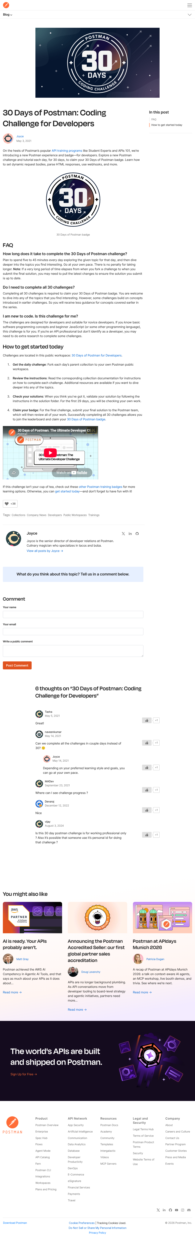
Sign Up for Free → (23, 1074)
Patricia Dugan (155, 959)
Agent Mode (42, 1150)
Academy (106, 1131)
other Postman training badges (100, 487)
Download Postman (15, 1223)
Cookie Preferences (82, 1223)
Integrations (42, 1176)
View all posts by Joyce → (45, 551)
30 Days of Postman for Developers (96, 355)
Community (107, 1138)
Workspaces (42, 1183)
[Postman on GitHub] (170, 1210)
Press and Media (175, 1157)
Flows (39, 1144)
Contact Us (172, 1138)
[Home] (6, 5)
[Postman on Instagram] (182, 1210)
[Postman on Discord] (189, 1210)
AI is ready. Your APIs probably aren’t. (25, 944)
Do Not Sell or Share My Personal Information (97, 1227)
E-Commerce (76, 1174)
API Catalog (42, 1157)
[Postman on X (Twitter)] (158, 1210)
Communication (77, 1138)
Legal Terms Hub (143, 1129)
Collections (18, 515)
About (169, 1125)
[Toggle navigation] (190, 14)
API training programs (67, 150)
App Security (76, 1125)
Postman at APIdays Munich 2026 (154, 944)
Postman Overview (47, 1125)
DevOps (73, 1168)
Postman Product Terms (143, 1144)
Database (74, 1150)
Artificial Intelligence (80, 1131)
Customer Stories (176, 1150)
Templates (106, 1144)
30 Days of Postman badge (86, 419)
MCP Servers (108, 1163)
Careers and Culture (177, 1131)
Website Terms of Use (143, 1162)
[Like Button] (7, 504)
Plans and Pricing (46, 1189)
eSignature (74, 1181)
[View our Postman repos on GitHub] (139, 533)
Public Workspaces (75, 515)
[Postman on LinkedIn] (164, 1210)
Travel (71, 1200)
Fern (38, 1163)
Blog (6, 14)
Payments (74, 1194)
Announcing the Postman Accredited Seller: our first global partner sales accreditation (96, 950)
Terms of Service (143, 1135)
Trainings (94, 515)
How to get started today (166, 125)
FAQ (153, 119)
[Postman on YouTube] (176, 1210)
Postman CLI (43, 1170)
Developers (55, 515)
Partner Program (175, 1144)
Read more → (12, 992)
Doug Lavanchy (90, 972)
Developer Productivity (75, 1159)
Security (138, 1153)
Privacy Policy (97, 1232)
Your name (9, 607)
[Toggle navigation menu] (190, 4)
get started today (67, 491)
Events (169, 1163)
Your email (9, 624)
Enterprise (41, 1131)
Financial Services (79, 1187)
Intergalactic (108, 1150)
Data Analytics (77, 1144)
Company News (36, 515)
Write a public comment (18, 641)
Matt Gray (22, 959)
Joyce (20, 136)
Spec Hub (41, 1138)
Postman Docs (109, 1125)
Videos (104, 1157)
